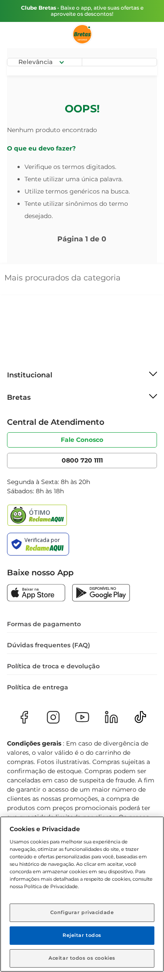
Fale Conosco (82, 440)
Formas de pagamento (44, 624)
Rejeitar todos (82, 935)
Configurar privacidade (82, 912)
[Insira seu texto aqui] (36, 593)
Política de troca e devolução (53, 666)
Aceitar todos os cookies (82, 958)
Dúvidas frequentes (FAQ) (48, 645)
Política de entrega (37, 687)
